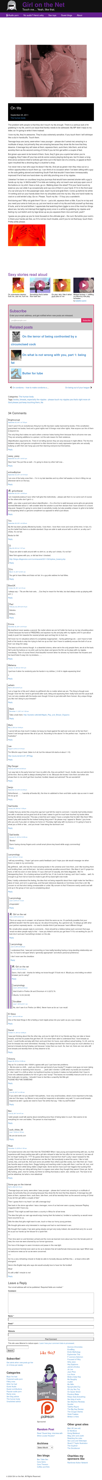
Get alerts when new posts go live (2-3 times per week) (20, 1363)
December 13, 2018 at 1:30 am (17, 1148)
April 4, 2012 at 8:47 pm (15, 688)
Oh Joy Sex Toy (73, 1389)
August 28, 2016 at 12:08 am (16, 1061)
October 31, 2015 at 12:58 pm (17, 1033)
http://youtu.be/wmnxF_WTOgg (20, 756)
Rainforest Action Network (77, 1462)
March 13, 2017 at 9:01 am (17, 572)
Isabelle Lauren (81, 301)
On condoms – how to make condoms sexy (31, 387)
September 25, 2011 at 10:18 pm (18, 475)
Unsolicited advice (14, 1401)
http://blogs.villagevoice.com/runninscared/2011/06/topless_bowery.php (37, 559)
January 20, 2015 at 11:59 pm (17, 808)
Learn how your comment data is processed (56, 1343)
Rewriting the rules (74, 1438)
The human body (18, 117)
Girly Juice (71, 1362)
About (79, 15)
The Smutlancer (73, 1448)
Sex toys (52, 15)
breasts (23, 399)
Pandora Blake (73, 1394)
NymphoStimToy (73, 1386)
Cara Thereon (42, 1464)
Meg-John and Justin (75, 1435)
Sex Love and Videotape (77, 1440)
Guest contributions (14, 1389)
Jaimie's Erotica (73, 1367)
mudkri (70, 1381)
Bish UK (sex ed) (74, 1428)
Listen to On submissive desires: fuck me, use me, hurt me (18, 285)
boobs (16, 399)
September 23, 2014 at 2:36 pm (17, 790)
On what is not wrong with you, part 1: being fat (48, 359)
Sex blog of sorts (74, 1399)
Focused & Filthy (74, 1359)
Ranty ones (11, 1394)
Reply (10, 449)
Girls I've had (12, 1384)
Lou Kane (71, 1374)
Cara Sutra (41, 1462)
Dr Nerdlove (72, 1430)
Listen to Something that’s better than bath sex (40, 285)
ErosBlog (71, 1349)
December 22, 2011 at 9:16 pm (17, 627)
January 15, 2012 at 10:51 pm (17, 668)
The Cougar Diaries (75, 1411)
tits (42, 402)
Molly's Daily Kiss (74, 1377)
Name (11, 1316)
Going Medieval (73, 1433)
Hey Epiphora (72, 1364)
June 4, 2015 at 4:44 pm (19, 969)
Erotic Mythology (73, 1352)
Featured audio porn (15, 1379)
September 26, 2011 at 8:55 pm (17, 493)
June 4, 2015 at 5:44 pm (20, 988)
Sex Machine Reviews (76, 1401)
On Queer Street (73, 1391)
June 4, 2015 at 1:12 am (15, 857)
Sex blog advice (13, 1396)
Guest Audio (11, 1386)
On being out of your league (77, 387)
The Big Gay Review (75, 1409)
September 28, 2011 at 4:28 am (17, 523)
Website (11, 1331)
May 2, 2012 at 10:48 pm (15, 727)
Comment (12, 1291)
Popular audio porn (14, 1391)
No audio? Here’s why (34, 15)
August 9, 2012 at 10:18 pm (16, 749)
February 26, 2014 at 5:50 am (17, 769)
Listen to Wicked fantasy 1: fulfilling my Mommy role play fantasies (84, 285)
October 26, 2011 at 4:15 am (16, 588)
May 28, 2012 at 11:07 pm (17, 548)
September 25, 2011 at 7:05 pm (17, 422)
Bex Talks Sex (42, 1459)
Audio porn (14, 15)
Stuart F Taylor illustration (77, 1443)
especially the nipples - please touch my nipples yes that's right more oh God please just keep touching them (49, 401)
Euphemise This (73, 1354)
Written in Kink (73, 1416)
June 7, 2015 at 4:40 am (15, 1016)
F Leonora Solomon (75, 1357)
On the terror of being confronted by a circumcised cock (44, 340)
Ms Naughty (72, 1379)
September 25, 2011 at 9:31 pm (17, 458)
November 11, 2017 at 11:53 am (19, 711)
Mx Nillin (70, 1384)
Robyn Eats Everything (76, 1396)
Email (11, 1323)
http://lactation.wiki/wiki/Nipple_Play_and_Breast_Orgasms (46, 714)
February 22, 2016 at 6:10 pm (18, 607)
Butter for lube (32, 373)
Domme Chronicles (74, 1347)
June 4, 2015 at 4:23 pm (18, 947)
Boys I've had (12, 1376)
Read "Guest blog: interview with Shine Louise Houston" (50, 1434)
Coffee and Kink (43, 1467)
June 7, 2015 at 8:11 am (20, 1004)
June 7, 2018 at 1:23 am (16, 1132)
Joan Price (71, 1372)
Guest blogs (66, 15)
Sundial (70, 1404)
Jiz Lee (70, 1369)
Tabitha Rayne (73, 1406)
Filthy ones (11, 1381)
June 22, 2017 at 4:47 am (15, 1113)
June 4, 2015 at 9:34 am (16, 917)
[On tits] (51, 70)
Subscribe (87, 320)
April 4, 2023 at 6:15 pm (15, 1187)
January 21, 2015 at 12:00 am (18, 837)
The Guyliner (72, 1445)
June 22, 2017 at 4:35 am (17, 1092)
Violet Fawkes (72, 1414)
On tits (16, 107)
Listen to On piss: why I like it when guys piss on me (62, 285)
